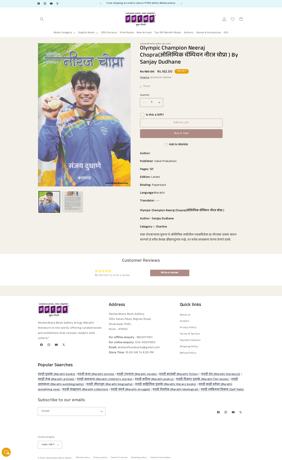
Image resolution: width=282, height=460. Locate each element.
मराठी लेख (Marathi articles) (56, 379)
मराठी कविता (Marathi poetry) (154, 379)
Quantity (144, 95)
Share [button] (146, 86)
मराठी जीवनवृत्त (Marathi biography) (109, 384)
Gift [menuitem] (226, 33)
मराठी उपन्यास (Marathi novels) (137, 374)
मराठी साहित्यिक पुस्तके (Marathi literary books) (165, 384)
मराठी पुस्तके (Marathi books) (56, 374)
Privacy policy (100, 458)
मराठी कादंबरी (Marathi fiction (178, 374)
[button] (42, 19)
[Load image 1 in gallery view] (49, 201)
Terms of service (119, 458)
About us (185, 315)
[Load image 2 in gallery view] (72, 201)
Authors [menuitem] (189, 33)
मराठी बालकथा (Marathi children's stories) (105, 379)
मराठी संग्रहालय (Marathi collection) (85, 389)
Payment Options (190, 340)
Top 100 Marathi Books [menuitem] (167, 33)
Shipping (144, 78)
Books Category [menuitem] (63, 33)
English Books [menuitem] (86, 33)
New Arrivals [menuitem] (144, 33)
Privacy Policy (188, 328)
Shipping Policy (189, 347)
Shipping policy (139, 458)
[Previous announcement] (100, 3)
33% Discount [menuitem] (109, 33)
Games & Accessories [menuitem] (208, 33)
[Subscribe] (101, 411)
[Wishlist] (232, 19)
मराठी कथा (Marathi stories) (96, 374)
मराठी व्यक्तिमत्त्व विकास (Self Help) (222, 389)
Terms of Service (190, 334)
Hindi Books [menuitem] (127, 33)
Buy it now (181, 133)
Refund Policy (188, 353)
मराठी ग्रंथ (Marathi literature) (220, 374)
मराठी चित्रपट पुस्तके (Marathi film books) (202, 379)
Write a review (169, 273)
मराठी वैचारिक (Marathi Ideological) (176, 389)
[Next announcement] (181, 3)
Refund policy (83, 458)
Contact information (160, 458)
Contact (184, 321)
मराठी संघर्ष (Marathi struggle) (130, 389)
